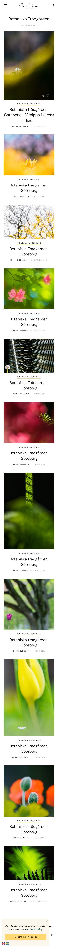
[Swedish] (7, 943)
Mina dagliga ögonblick (29, 104)
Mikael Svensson (20, 126)
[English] (4, 943)
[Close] (47, 921)
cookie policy (35, 929)
